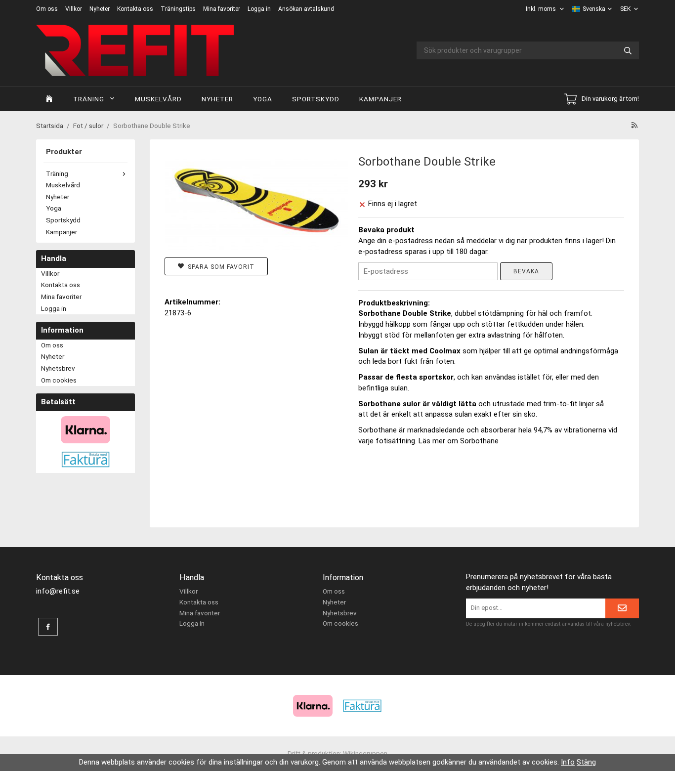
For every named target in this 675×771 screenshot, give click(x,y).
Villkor (73, 8)
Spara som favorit (219, 266)
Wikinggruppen (365, 753)
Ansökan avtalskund (306, 8)
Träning (88, 99)
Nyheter (99, 8)
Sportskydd (315, 99)
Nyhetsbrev (58, 368)
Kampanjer (380, 99)
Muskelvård (158, 99)
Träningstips (178, 8)
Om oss (47, 8)
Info (568, 762)
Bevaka (526, 271)
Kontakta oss (135, 8)
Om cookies (59, 380)
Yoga (262, 99)
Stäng (586, 762)
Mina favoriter (221, 8)
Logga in (259, 8)
